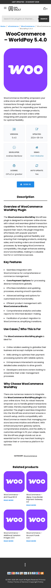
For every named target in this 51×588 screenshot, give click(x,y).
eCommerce (13, 26)
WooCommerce (28, 26)
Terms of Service (21, 582)
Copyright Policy (36, 582)
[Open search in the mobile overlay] (25, 19)
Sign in (27, 184)
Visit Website (36, 155)
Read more (8, 500)
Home (2, 26)
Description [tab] (25, 197)
